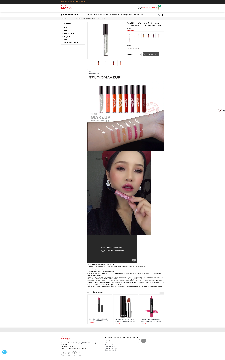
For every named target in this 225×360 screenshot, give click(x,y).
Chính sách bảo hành (111, 348)
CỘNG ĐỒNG (132, 15)
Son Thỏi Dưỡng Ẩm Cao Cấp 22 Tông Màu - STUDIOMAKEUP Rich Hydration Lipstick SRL (125, 321)
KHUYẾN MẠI (107, 15)
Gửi (144, 341)
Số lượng (130, 54)
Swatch (89, 70)
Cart (158, 8)
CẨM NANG (140, 15)
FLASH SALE (115, 15)
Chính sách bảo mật (110, 350)
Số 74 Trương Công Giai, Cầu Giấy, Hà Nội (83, 343)
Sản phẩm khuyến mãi (71, 43)
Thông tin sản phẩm (93, 73)
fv (223, 110)
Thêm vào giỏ (151, 54)
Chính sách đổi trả (110, 346)
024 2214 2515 (148, 8)
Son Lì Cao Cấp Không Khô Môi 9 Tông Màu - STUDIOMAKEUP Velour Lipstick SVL (99, 320)
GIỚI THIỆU (90, 15)
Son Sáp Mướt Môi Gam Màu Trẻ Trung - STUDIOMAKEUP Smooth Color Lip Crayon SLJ (151, 321)
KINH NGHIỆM (124, 15)
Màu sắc (129, 45)
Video (89, 71)
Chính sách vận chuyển (111, 345)
